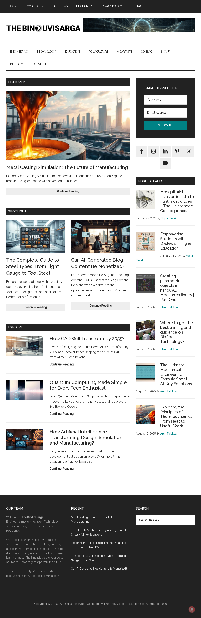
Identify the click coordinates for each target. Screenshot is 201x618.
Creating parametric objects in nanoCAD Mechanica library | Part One (177, 288)
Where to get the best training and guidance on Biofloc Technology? (176, 332)
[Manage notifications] (192, 609)
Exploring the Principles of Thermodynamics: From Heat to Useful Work (176, 416)
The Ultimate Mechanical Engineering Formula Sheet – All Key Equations (176, 374)
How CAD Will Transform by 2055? (87, 338)
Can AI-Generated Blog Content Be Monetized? (99, 568)
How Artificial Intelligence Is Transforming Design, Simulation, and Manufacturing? (87, 437)
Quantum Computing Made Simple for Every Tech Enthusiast (88, 385)
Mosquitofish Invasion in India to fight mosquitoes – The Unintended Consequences (177, 201)
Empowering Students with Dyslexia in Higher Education (176, 241)
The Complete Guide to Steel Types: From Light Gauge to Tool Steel (32, 266)
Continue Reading (77, 192)
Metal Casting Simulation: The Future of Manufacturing (67, 167)
